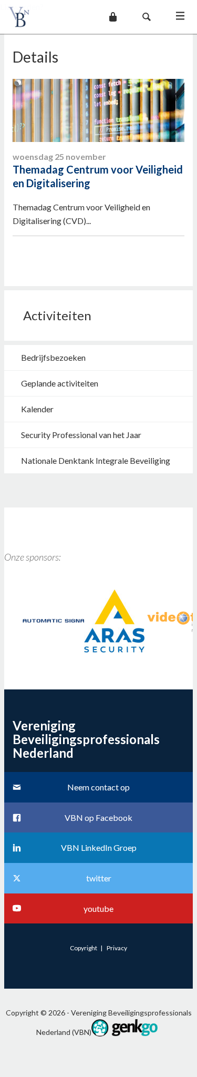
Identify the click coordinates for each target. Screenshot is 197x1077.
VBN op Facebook (98, 817)
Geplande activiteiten (59, 383)
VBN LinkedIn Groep (99, 847)
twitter (98, 878)
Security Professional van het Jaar (81, 435)
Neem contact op (98, 787)
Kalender (37, 409)
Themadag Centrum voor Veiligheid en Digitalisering (98, 176)
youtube (98, 908)
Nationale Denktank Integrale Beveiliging (95, 460)
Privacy (117, 948)
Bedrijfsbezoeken (53, 357)
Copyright (83, 948)
